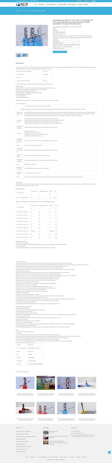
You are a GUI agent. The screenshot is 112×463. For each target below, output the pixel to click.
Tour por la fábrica (51, 4)
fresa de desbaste (20, 444)
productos (41, 4)
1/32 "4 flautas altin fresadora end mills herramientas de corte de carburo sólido (66, 419)
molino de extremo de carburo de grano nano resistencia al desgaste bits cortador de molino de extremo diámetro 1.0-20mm (25, 419)
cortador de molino (21, 451)
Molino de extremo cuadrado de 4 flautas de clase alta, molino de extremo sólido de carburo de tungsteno (25, 394)
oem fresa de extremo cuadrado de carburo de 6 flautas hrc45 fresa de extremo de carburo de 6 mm (45, 394)
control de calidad (62, 4)
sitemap (84, 457)
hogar (18, 11)
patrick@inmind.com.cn (23, 1)
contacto (79, 4)
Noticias (86, 4)
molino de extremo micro (22, 441)
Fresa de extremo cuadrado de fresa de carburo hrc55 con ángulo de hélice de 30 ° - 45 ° (46, 419)
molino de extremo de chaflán (23, 446)
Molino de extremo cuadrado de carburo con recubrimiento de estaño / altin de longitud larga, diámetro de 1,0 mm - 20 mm (87, 419)
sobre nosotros (72, 4)
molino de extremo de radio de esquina (26, 436)
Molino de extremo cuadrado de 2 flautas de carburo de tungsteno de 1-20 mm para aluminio (86, 394)
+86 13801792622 (34, 1)
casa (35, 4)
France (86, 1)
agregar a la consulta (60, 51)
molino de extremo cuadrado (38, 11)
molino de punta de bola (22, 434)
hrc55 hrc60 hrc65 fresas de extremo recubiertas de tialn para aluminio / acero (66, 394)
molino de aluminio (20, 439)
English (80, 1)
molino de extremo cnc (22, 449)
